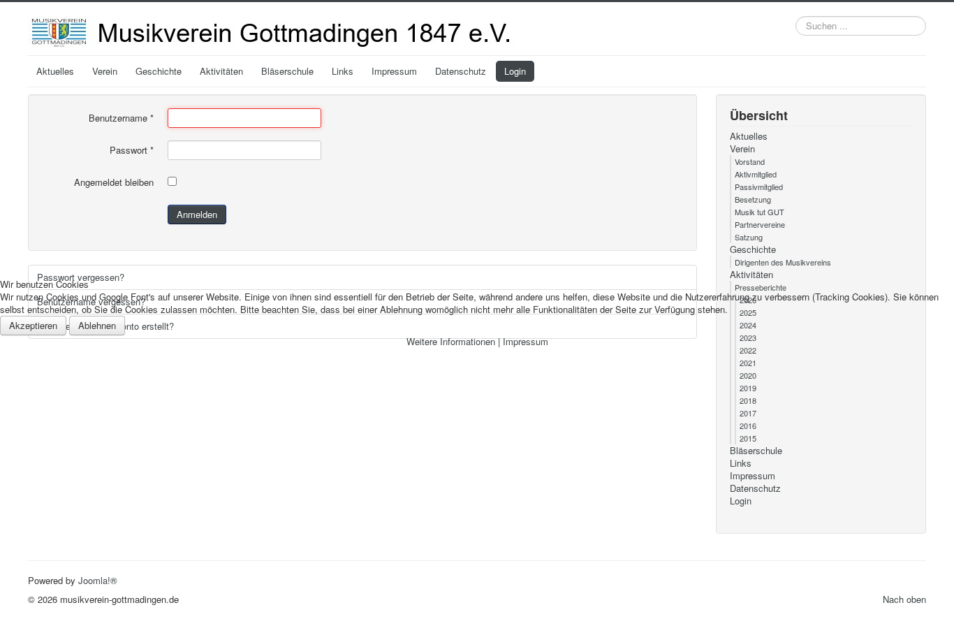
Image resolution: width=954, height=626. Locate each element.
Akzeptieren (33, 325)
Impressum (525, 341)
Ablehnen (97, 325)
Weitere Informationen (450, 341)
